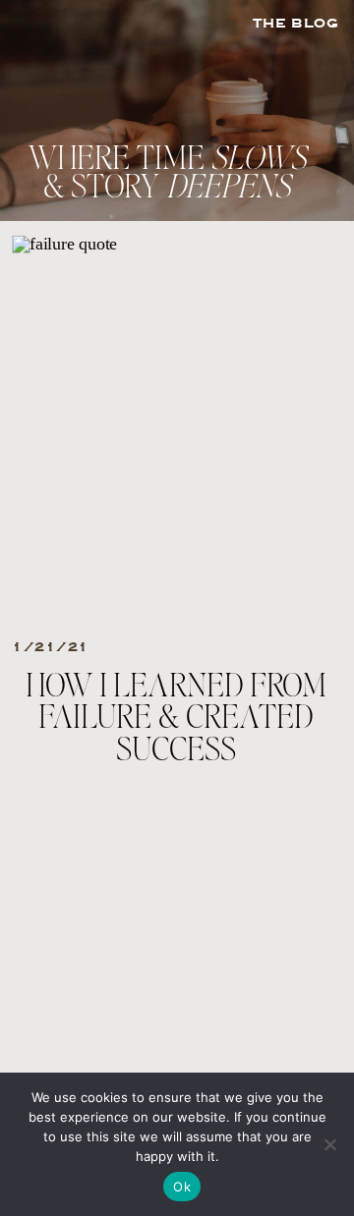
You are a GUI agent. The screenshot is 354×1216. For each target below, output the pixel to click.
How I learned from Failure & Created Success (175, 719)
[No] (329, 1144)
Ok (182, 1186)
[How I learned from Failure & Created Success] (175, 429)
